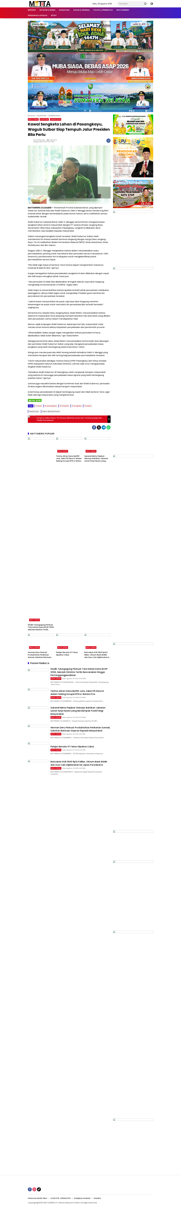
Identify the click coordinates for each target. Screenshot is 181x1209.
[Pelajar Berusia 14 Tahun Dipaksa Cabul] (69, 641)
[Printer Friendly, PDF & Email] (35, 400)
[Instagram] (34, 1189)
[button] (145, 4)
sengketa (77, 406)
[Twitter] (99, 427)
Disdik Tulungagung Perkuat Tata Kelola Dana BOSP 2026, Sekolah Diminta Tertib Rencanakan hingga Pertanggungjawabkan (41, 627)
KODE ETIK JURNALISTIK (61, 1198)
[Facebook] (94, 427)
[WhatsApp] (108, 427)
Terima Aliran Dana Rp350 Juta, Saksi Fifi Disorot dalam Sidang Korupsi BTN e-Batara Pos (69, 458)
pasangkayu (52, 406)
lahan (39, 406)
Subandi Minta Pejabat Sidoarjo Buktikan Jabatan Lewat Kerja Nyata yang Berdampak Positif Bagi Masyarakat (96, 458)
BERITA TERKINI (33, 119)
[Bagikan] (108, 141)
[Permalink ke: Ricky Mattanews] (30, 140)
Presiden (65, 406)
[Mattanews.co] (40, 3)
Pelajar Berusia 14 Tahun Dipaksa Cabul (67, 653)
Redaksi (97, 1198)
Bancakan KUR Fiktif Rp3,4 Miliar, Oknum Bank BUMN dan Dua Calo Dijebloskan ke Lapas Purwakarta (97, 655)
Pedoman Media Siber (37, 1198)
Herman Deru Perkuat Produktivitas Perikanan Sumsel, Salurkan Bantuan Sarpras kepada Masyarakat (41, 655)
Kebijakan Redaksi (82, 1198)
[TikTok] (39, 1189)
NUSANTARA (44, 119)
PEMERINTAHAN (55, 119)
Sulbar (88, 406)
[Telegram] (104, 427)
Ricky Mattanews (39, 140)
